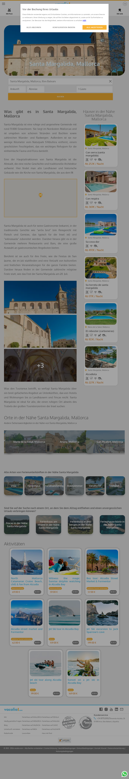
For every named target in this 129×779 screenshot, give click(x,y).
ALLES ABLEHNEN (33, 27)
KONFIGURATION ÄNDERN (64, 27)
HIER (84, 20)
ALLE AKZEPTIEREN (95, 27)
